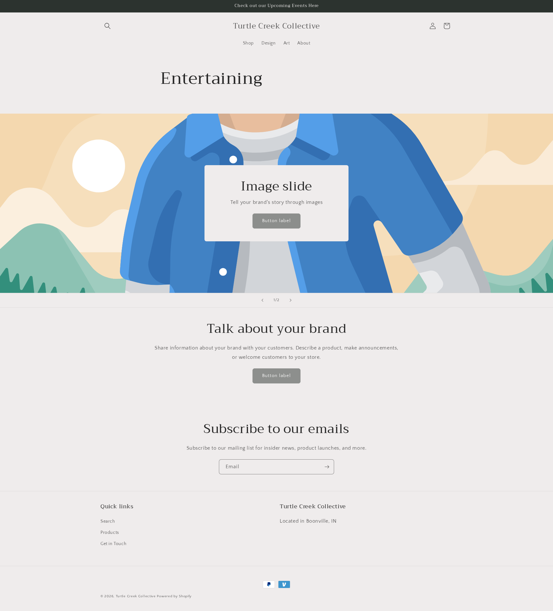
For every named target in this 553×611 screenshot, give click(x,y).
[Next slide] (291, 300)
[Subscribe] (327, 466)
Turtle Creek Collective (136, 596)
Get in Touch (113, 543)
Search (107, 521)
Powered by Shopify (174, 596)
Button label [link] (276, 221)
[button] (107, 26)
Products (109, 532)
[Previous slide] (262, 300)
